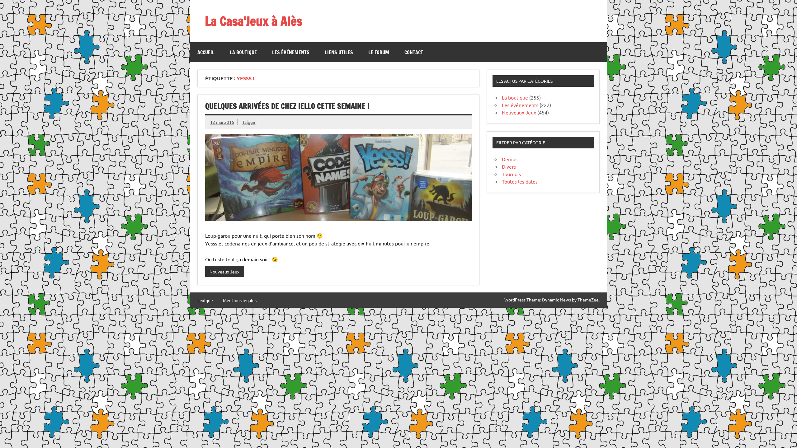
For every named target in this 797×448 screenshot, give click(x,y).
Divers (509, 166)
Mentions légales (240, 300)
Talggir (249, 122)
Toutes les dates (520, 181)
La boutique (243, 52)
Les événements (290, 52)
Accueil (206, 52)
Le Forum (378, 52)
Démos (509, 159)
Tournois (511, 174)
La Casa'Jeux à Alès (253, 21)
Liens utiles (339, 52)
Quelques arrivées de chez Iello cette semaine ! (287, 106)
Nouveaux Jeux (224, 271)
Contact (413, 52)
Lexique (205, 300)
